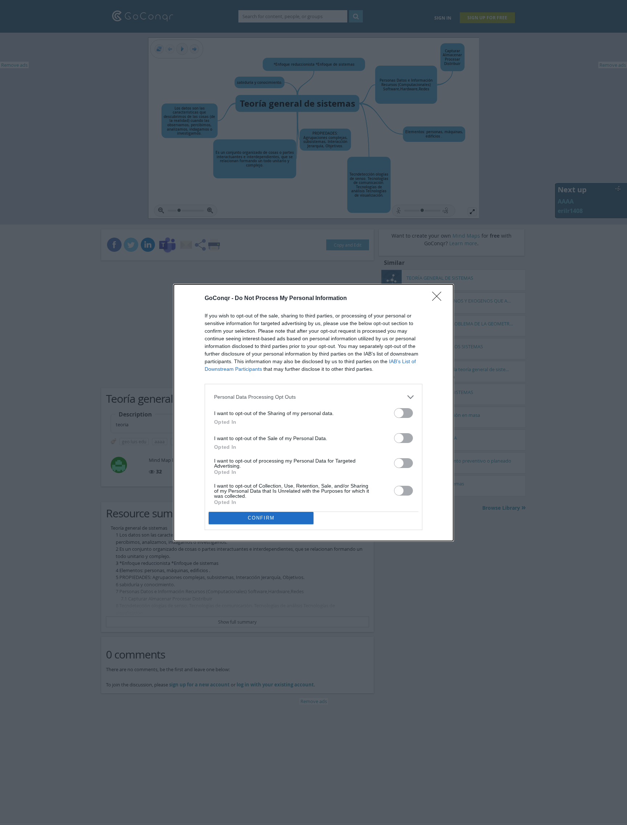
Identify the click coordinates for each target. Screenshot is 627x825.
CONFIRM (261, 518)
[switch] (403, 413)
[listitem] (313, 397)
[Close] (439, 298)
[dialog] (313, 412)
